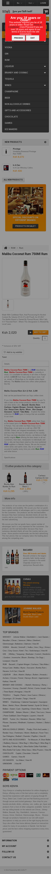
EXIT (33, 38)
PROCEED (18, 38)
